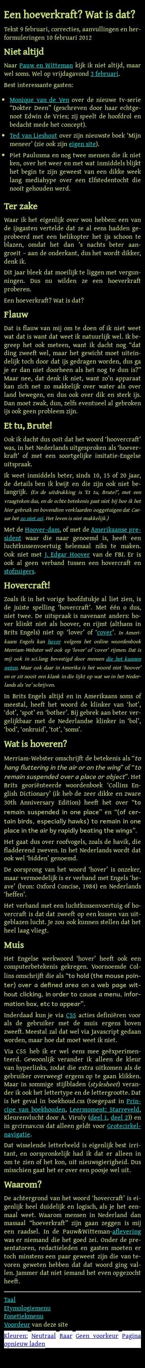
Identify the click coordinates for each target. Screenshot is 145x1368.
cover (104, 632)
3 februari (104, 73)
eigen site (82, 143)
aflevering (126, 1231)
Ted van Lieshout (33, 135)
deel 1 (99, 1117)
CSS (71, 1015)
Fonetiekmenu (24, 1316)
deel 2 (119, 1117)
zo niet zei (31, 518)
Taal (10, 1299)
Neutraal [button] (43, 1335)
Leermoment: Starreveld (104, 1109)
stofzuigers (19, 571)
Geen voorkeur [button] (97, 1335)
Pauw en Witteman (46, 65)
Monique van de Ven (39, 99)
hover (54, 641)
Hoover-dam (42, 529)
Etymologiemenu (27, 1308)
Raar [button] (66, 1335)
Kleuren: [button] (16, 1335)
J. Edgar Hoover (67, 554)
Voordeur (17, 1324)
